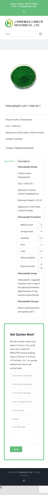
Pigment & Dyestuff (24, 148)
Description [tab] (9, 161)
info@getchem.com (27, 6)
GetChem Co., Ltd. (25, 472)
